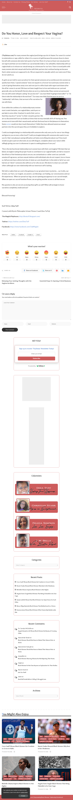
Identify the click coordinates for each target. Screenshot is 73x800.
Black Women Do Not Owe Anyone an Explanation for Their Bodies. (37, 665)
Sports (6, 741)
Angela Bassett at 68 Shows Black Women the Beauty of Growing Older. (37, 632)
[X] (70, 2)
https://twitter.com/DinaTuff (18, 222)
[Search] (70, 7)
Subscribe (36, 358)
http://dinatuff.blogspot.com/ (29, 216)
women (8, 124)
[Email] (68, 270)
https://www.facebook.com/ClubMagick (24, 227)
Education (13, 776)
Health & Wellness (35, 38)
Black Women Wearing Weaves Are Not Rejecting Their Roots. (36, 658)
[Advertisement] (36, 19)
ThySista (6, 38)
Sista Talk (27, 739)
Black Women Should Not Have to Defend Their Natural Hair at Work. (36, 641)
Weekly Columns (56, 38)
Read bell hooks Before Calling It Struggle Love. (32, 679)
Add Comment (24, 38)
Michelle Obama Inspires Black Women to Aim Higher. (33, 590)
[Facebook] (68, 2)
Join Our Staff (22, 672)
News (43, 38)
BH (5, 739)
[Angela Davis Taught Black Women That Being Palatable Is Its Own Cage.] (54, 768)
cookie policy (24, 792)
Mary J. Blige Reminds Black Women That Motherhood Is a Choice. (36, 606)
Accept (23, 796)
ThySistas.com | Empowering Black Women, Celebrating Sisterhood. (43, 797)
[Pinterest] (56, 270)
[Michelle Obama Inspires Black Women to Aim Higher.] (18, 768)
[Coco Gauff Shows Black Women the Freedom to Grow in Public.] (18, 731)
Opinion (48, 38)
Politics (56, 776)
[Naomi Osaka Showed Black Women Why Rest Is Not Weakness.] (54, 731)
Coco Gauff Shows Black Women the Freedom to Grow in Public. (36, 582)
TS (13, 741)
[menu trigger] (4, 7)
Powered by (32, 366)
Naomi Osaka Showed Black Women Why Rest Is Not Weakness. (36, 586)
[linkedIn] (62, 270)
